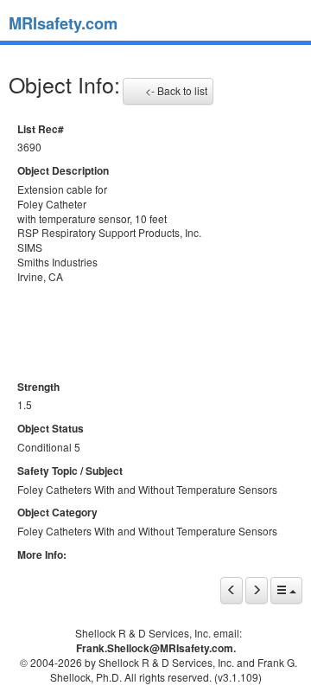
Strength (38, 387)
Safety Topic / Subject (70, 471)
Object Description (63, 170)
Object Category (57, 512)
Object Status (50, 428)
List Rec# (40, 129)
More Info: (42, 555)
